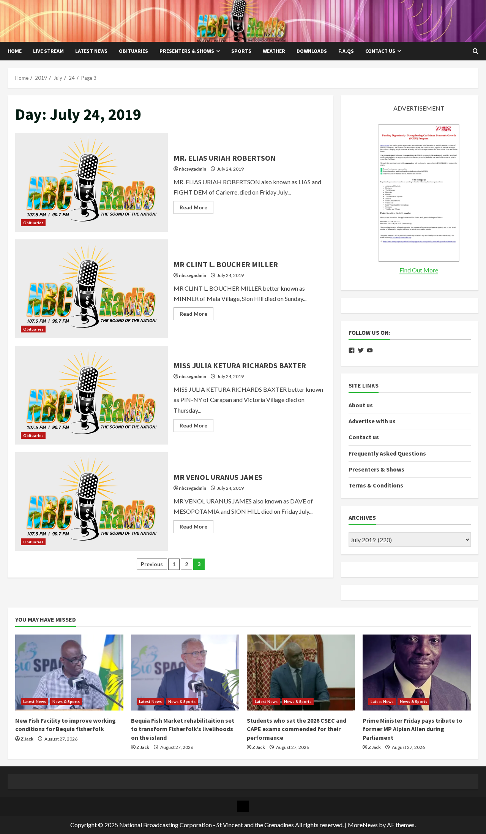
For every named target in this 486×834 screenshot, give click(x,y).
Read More (196, 209)
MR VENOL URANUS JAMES (91, 501)
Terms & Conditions (376, 485)
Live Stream (48, 50)
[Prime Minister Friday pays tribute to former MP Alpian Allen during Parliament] (417, 673)
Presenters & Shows (186, 50)
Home (15, 50)
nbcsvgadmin (192, 169)
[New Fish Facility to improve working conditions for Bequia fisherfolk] (69, 673)
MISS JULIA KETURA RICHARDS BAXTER (91, 395)
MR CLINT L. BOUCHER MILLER (91, 288)
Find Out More (418, 270)
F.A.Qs (346, 50)
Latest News (91, 50)
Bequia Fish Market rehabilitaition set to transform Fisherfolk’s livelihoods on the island (182, 729)
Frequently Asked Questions (387, 453)
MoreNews (363, 824)
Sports (241, 50)
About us (361, 405)
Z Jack (27, 739)
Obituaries (133, 50)
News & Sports (66, 701)
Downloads (312, 50)
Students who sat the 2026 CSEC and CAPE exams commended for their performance (296, 729)
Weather (274, 50)
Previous (152, 564)
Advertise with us (372, 421)
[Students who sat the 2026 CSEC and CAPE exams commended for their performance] (301, 673)
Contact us (380, 50)
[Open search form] (475, 51)
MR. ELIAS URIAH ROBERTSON (91, 182)
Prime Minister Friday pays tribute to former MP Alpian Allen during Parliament (412, 729)
